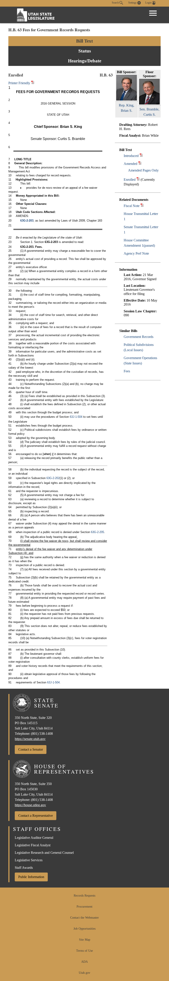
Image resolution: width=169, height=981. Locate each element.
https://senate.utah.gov (30, 739)
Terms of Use (84, 950)
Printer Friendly (19, 83)
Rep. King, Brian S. (126, 107)
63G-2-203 (26, 220)
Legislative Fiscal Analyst (32, 845)
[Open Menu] (153, 13)
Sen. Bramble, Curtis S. (149, 111)
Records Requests (84, 895)
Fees (127, 371)
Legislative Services (28, 860)
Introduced (131, 156)
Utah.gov (84, 972)
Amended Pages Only (143, 170)
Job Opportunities (84, 928)
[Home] (36, 15)
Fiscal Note (132, 206)
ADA (84, 961)
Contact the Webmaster (84, 917)
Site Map (84, 939)
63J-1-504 (76, 416)
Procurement (84, 906)
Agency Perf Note (136, 253)
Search (115, 2)
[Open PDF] (141, 156)
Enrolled (130, 179)
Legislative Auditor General (34, 837)
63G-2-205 (97, 532)
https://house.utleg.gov (30, 805)
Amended (130, 164)
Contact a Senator (30, 749)
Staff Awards (24, 867)
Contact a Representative (35, 815)
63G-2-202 (53, 478)
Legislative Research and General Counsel (44, 852)
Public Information (31, 877)
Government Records (138, 337)
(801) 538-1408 (42, 733)
